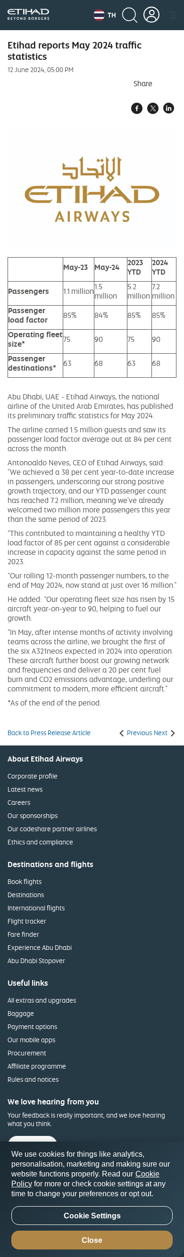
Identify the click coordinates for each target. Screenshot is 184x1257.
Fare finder (23, 934)
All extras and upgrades (42, 1000)
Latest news (25, 789)
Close (92, 1240)
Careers (19, 802)
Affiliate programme (37, 1066)
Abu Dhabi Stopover (36, 960)
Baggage (21, 1013)
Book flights (25, 881)
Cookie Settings (92, 1216)
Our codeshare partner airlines (52, 828)
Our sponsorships (33, 815)
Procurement (27, 1052)
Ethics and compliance (40, 841)
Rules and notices (33, 1079)
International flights (36, 907)
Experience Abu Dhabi (40, 947)
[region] (92, 1199)
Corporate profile (33, 775)
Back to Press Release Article (49, 733)
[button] (104, 15)
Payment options (32, 1026)
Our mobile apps (31, 1039)
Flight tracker (27, 920)
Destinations (26, 894)
